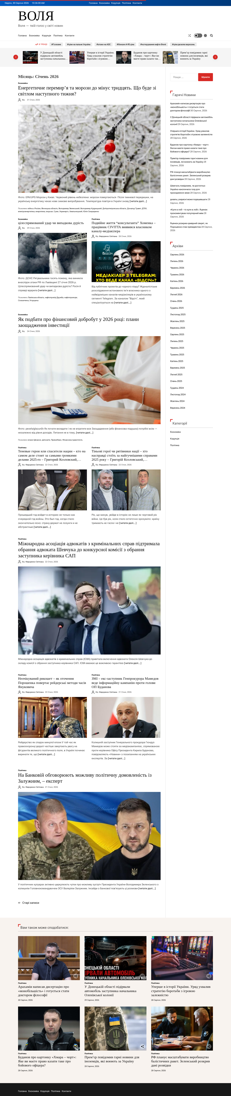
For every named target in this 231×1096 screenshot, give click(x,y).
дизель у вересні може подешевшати (188, 199)
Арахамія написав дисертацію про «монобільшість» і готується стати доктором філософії (187, 107)
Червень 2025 (177, 348)
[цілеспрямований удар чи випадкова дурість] (52, 253)
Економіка (104, 3)
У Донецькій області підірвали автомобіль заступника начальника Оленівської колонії (191, 120)
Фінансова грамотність (72, 440)
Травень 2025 (177, 354)
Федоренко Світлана (108, 236)
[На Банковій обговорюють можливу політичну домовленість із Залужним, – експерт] (89, 836)
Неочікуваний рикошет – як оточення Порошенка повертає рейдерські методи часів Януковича (52, 683)
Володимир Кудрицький (91, 208)
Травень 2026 (177, 274)
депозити (46, 440)
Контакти (137, 3)
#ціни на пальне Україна (78, 44)
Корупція (115, 3)
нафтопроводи (70, 297)
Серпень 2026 (177, 254)
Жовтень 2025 (177, 321)
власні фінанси (34, 440)
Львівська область (36, 297)
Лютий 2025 (176, 374)
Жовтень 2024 (177, 401)
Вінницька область (49, 208)
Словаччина (23, 300)
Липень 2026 (176, 261)
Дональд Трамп (134, 208)
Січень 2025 (176, 381)
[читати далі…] (138, 201)
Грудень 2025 (177, 308)
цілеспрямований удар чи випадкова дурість (51, 223)
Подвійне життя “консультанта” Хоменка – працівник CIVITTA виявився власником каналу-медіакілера (124, 227)
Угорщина (34, 300)
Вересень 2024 (177, 408)
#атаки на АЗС (103, 44)
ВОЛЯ (36, 15)
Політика (126, 3)
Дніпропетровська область (114, 208)
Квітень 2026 (176, 281)
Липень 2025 (176, 341)
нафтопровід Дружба (54, 297)
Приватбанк (56, 440)
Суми (56, 211)
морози (49, 211)
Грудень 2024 (177, 388)
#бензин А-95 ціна (125, 44)
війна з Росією (34, 208)
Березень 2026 (177, 288)
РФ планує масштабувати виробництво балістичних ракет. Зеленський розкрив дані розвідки (194, 59)
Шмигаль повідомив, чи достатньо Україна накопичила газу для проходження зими (187, 189)
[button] (15, 57)
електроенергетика (26, 211)
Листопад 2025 (178, 314)
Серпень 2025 (177, 334)
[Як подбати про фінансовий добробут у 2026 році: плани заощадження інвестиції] (89, 380)
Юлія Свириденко (91, 211)
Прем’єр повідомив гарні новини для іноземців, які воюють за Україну (147, 55)
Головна (93, 3)
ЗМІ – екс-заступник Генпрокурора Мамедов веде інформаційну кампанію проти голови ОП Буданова (125, 683)
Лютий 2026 (176, 294)
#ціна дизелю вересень (183, 44)
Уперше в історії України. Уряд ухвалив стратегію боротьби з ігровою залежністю (54, 57)
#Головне (56, 44)
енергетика (40, 211)
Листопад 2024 (178, 394)
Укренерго (64, 211)
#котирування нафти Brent (153, 44)
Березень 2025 (177, 367)
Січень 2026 (176, 301)
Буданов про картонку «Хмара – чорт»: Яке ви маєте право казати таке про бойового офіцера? (100, 57)
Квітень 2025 (176, 361)
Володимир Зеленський (69, 208)
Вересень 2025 (177, 328)
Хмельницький (75, 211)
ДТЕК (144, 208)
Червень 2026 (177, 267)
